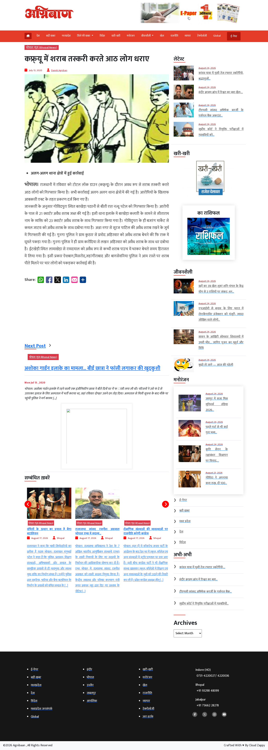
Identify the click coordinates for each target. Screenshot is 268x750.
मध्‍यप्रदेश (66, 35)
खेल (162, 35)
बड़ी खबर (50, 35)
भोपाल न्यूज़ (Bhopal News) (41, 47)
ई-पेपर (234, 36)
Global (217, 35)
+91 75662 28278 (208, 705)
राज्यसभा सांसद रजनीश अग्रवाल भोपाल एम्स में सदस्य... (97, 531)
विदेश (102, 35)
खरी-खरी (115, 35)
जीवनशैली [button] (146, 35)
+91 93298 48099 (208, 690)
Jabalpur (207, 702)
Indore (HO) (212, 672)
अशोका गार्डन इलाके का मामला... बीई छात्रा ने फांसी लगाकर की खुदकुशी (92, 368)
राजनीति (174, 35)
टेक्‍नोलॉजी (202, 35)
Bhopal (207, 687)
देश (38, 35)
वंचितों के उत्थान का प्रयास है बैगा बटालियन (48, 531)
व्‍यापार (188, 35)
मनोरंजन (131, 35)
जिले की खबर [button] (84, 35)
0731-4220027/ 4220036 (213, 675)
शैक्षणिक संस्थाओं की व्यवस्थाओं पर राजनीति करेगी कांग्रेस (145, 531)
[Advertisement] (97, 313)
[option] (48, 538)
